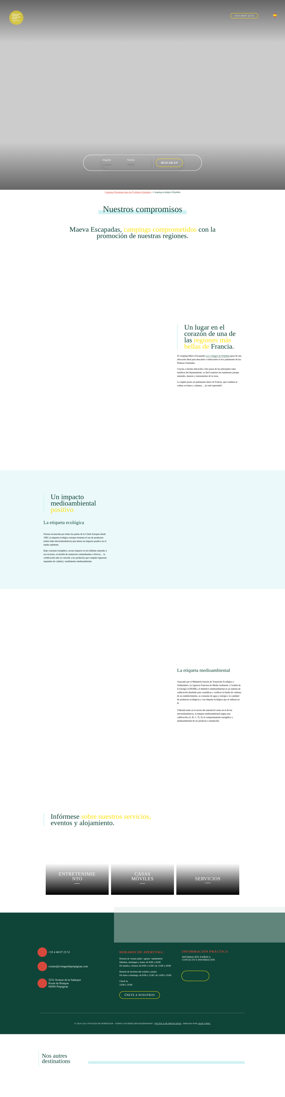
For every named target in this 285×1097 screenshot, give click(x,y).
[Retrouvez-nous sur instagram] (269, 15)
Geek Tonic (204, 1024)
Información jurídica (196, 957)
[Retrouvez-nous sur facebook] (263, 15)
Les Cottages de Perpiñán (218, 356)
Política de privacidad (168, 1024)
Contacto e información (198, 960)
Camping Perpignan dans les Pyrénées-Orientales (128, 192)
